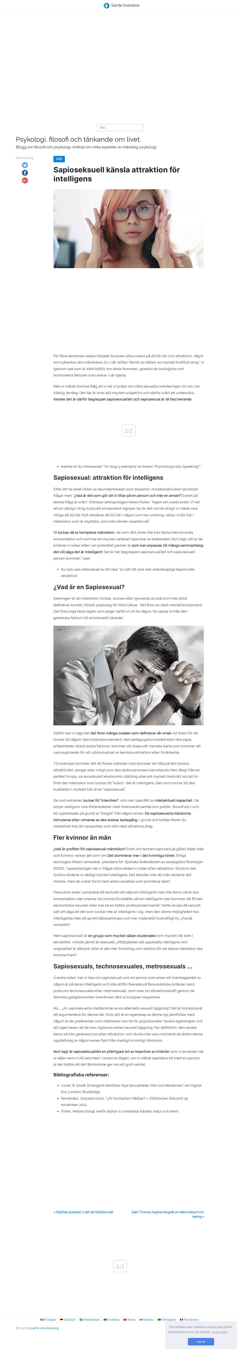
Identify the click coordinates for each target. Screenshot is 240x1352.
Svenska (113, 1319)
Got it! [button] (201, 1341)
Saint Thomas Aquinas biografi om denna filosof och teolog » (168, 1214)
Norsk (131, 1319)
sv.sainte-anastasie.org (43, 1328)
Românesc (191, 1319)
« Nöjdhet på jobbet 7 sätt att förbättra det (83, 1212)
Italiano (148, 1319)
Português (169, 1319)
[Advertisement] (120, 43)
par (59, 159)
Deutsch (70, 1319)
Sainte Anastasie (125, 5)
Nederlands (92, 1319)
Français (50, 1319)
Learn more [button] (219, 1332)
